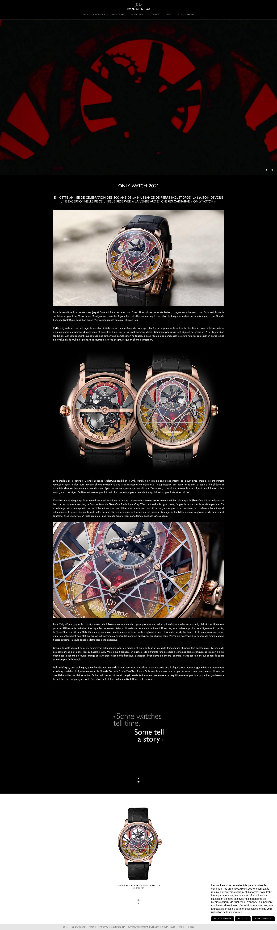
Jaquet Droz (61, 6)
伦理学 (190, 927)
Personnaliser (222, 919)
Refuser (243, 919)
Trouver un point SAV (98, 927)
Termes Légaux (168, 927)
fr (64, 927)
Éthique (181, 927)
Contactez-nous (79, 927)
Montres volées (118, 927)
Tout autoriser (263, 919)
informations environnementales (143, 927)
